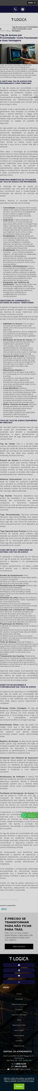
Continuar (19, 1086)
